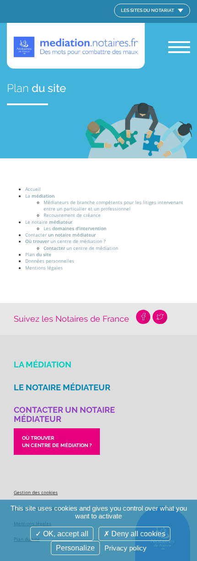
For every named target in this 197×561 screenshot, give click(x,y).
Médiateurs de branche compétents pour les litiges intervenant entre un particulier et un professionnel (113, 205)
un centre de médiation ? (65, 241)
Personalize (75, 548)
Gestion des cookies (36, 492)
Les (75, 228)
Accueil (33, 189)
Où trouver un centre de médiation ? (57, 441)
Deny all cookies (137, 534)
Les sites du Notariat (148, 10)
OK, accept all (64, 534)
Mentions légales (44, 267)
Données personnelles (49, 261)
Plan (38, 254)
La (40, 196)
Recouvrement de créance (72, 215)
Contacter (60, 235)
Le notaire (48, 222)
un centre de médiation (81, 248)
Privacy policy (125, 548)
